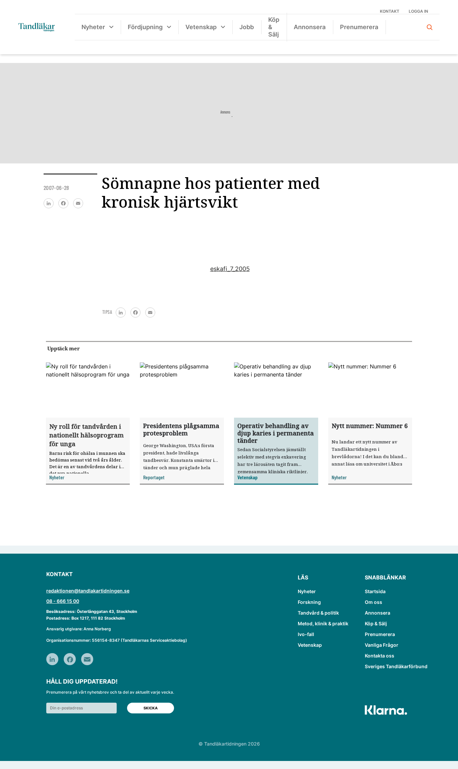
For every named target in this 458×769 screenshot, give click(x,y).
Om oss (373, 602)
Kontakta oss (379, 655)
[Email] (78, 203)
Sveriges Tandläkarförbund (396, 666)
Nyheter (93, 26)
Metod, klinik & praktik (323, 623)
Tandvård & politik (318, 613)
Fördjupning (145, 26)
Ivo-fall (306, 634)
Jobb (246, 26)
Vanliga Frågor (381, 645)
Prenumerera (359, 26)
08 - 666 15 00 (62, 601)
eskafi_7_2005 (230, 268)
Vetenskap (201, 26)
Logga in (418, 11)
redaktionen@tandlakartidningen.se (87, 590)
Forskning (309, 602)
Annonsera (310, 26)
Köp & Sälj (273, 27)
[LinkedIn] (49, 203)
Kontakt (389, 11)
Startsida (375, 591)
